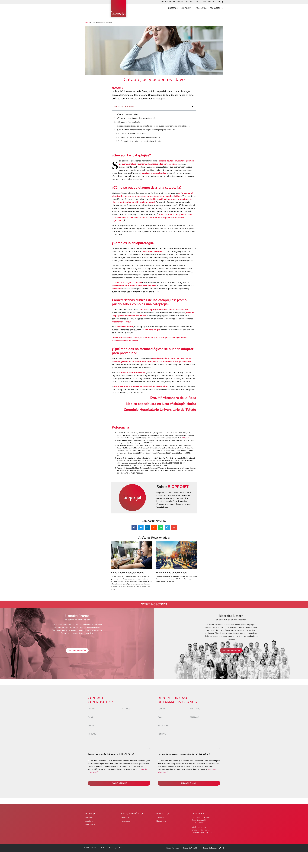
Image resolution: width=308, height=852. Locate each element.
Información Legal (172, 848)
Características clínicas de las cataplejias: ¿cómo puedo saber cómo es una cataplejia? (153, 126)
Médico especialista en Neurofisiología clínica (140, 137)
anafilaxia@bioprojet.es (201, 830)
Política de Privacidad (191, 848)
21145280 (185, 438)
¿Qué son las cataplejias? (127, 114)
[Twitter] (219, 2)
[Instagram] (222, 2)
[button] (193, 107)
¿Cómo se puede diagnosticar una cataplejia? (136, 118)
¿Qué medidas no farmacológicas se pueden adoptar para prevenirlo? (146, 129)
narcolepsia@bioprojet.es (202, 832)
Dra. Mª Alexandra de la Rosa (133, 133)
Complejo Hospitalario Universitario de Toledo (141, 141)
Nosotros (173, 8)
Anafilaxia (189, 2)
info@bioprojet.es (199, 827)
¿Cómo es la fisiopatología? (128, 122)
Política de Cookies (210, 848)
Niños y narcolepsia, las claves (127, 572)
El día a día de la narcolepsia (171, 572)
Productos (215, 8)
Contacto (212, 2)
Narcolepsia (201, 2)
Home (87, 22)
